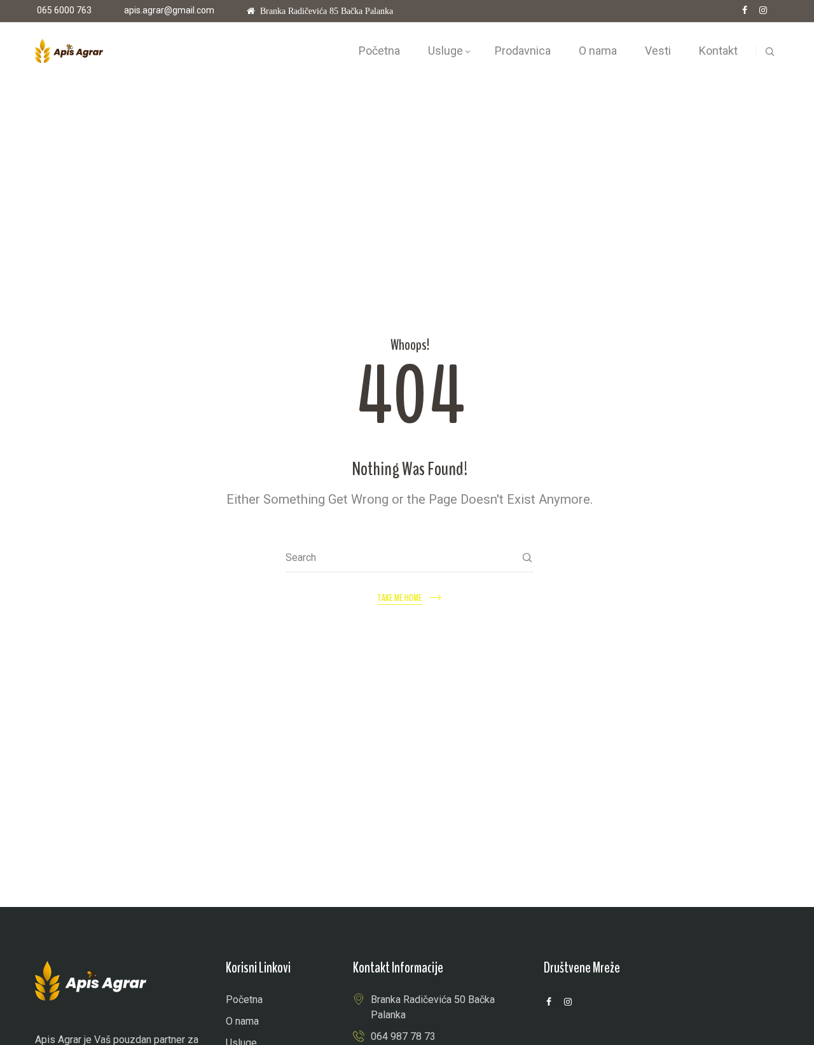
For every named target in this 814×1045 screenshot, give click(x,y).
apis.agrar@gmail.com (169, 10)
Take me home (399, 598)
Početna (244, 999)
